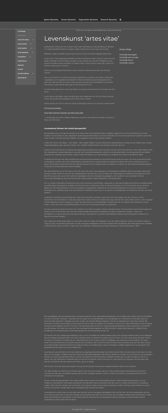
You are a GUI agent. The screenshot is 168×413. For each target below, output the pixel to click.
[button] (120, 19)
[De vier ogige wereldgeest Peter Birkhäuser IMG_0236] (98, 232)
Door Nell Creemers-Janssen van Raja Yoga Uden (63, 113)
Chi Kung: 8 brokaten (52, 108)
